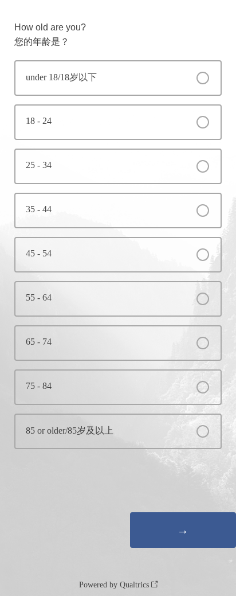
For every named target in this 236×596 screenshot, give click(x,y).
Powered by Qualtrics (114, 585)
